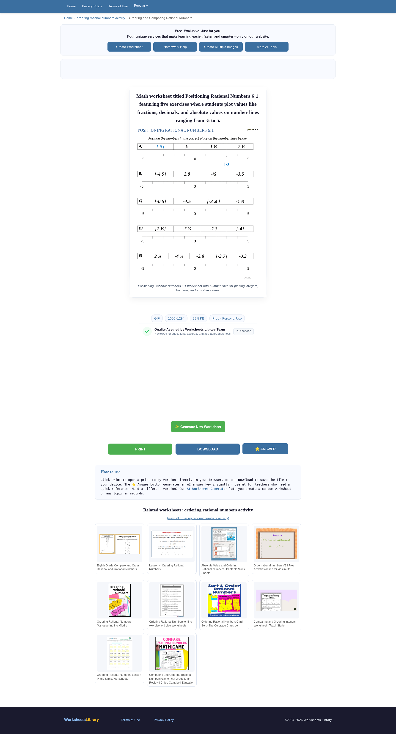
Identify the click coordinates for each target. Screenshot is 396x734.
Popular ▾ (141, 5)
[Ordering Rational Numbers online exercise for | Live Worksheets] (171, 600)
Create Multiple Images (221, 47)
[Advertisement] (198, 380)
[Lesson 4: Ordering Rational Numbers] (171, 543)
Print (140, 449)
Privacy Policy (92, 6)
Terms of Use (118, 6)
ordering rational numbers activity (101, 18)
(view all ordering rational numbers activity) (198, 518)
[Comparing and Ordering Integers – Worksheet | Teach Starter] (276, 600)
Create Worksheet (129, 47)
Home (71, 6)
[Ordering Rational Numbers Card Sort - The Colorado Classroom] (224, 600)
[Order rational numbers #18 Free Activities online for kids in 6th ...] (276, 543)
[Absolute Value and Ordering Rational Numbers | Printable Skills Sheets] (224, 543)
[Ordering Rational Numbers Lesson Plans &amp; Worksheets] (119, 653)
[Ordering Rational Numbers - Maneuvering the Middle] (119, 600)
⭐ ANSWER (265, 449)
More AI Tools (267, 47)
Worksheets (81, 719)
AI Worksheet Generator (207, 489)
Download (207, 449)
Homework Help (175, 47)
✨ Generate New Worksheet (198, 427)
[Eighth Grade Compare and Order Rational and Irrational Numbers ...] (119, 543)
